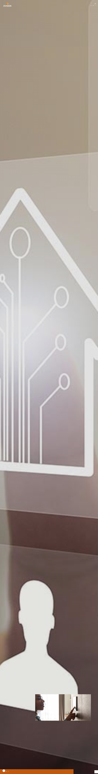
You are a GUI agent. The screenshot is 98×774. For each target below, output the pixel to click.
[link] (7, 5)
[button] (95, 4)
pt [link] (91, 5)
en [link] (93, 5)
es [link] (95, 5)
